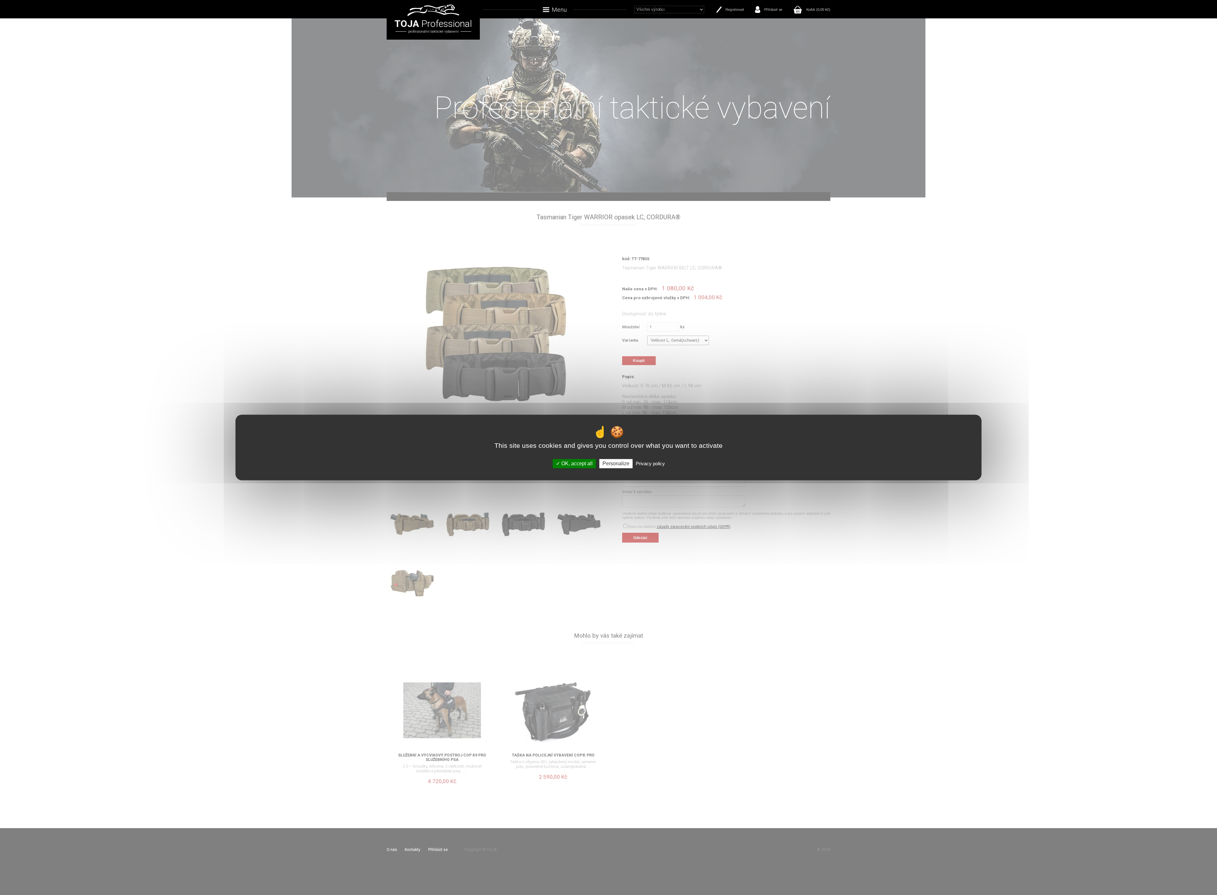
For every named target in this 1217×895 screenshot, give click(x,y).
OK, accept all (576, 463)
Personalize (615, 463)
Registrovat (734, 9)
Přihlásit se (773, 9)
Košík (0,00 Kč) (818, 9)
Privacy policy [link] (650, 463)
